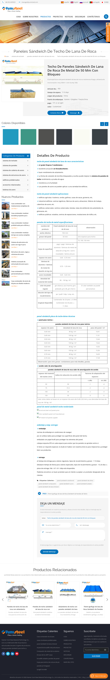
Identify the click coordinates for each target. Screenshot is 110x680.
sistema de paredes (10, 165)
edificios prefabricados (11, 180)
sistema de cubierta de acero (13, 170)
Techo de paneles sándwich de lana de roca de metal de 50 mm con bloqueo (71, 518)
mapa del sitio (69, 662)
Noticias (69, 16)
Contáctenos (93, 16)
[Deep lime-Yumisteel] (46, 137)
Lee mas (14, 208)
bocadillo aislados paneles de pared (48, 658)
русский (85, 2)
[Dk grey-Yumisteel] (64, 137)
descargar (80, 16)
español (66, 2)
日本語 (106, 2)
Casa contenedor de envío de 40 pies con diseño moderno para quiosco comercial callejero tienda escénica (20, 282)
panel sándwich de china (85, 480)
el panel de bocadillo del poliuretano (48, 648)
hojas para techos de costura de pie (48, 662)
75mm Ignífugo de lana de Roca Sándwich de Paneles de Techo (67, 494)
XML (79, 677)
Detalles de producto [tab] (53, 155)
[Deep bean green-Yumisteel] (28, 137)
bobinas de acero (9, 190)
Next (106, 124)
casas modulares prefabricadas (47, 640)
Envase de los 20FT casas (45, 655)
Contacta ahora (55, 113)
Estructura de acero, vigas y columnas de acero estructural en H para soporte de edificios (20, 253)
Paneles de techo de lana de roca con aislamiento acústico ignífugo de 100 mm (17, 608)
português (96, 2)
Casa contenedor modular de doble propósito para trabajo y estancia (20, 214)
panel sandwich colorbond (65, 480)
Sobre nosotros (30, 16)
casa (18, 16)
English (76, 2)
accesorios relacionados (11, 185)
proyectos (58, 16)
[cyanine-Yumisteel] (10, 137)
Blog (83, 677)
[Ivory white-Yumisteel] (82, 137)
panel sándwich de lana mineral (49, 487)
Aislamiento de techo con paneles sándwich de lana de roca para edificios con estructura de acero (67, 608)
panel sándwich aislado (84, 484)
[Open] (108, 32)
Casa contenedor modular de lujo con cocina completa (20, 234)
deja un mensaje (100, 676)
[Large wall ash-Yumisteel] (100, 137)
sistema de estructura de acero (14, 175)
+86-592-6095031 (10, 2)
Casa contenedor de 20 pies (45, 637)
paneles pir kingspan (43, 666)
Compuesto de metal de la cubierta (48, 651)
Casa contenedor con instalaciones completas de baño (20, 205)
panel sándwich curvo (66, 484)
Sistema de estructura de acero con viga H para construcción (19, 243)
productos (45, 16)
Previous (102, 124)
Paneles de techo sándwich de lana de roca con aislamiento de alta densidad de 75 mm (42, 608)
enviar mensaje (49, 552)
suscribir (96, 656)
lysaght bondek (42, 669)
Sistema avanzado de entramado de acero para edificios (19, 263)
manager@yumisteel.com (30, 2)
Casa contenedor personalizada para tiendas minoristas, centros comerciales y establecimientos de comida (20, 272)
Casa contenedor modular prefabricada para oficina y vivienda (20, 224)
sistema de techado (10, 161)
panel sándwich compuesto (47, 484)
